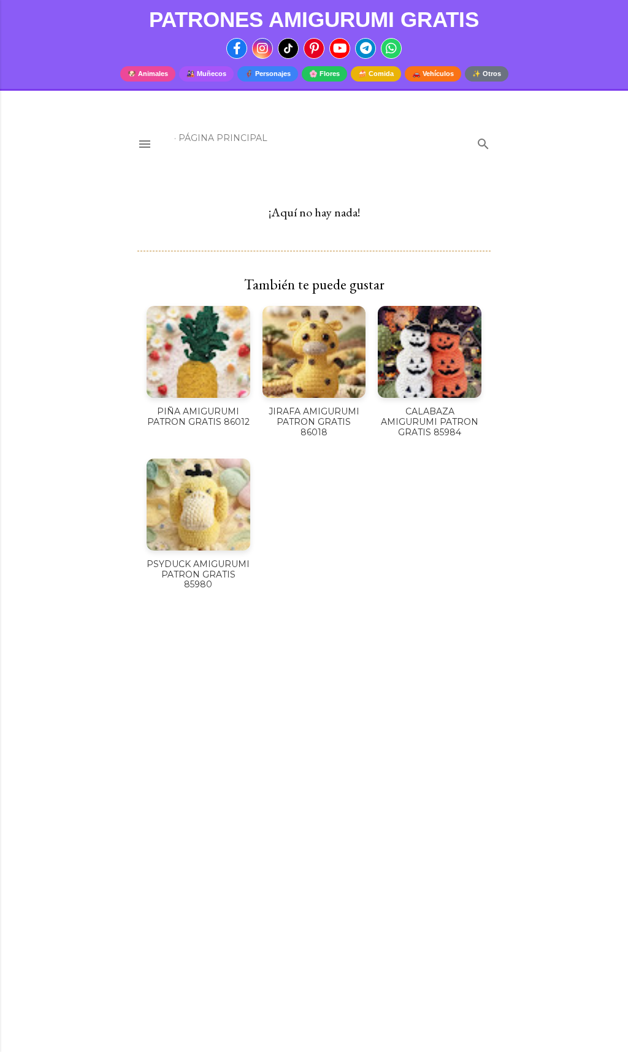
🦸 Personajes (268, 73)
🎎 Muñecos (206, 73)
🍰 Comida (376, 73)
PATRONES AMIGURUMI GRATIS (314, 19)
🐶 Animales (148, 73)
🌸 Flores (324, 73)
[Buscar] (483, 141)
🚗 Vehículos (433, 73)
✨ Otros (486, 73)
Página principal (222, 137)
